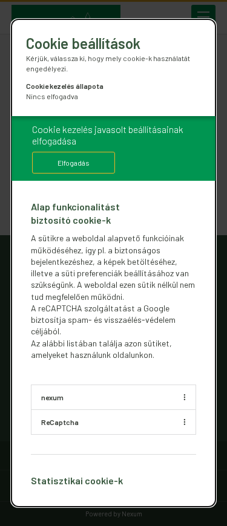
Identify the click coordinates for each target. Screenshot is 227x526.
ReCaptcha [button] (60, 422)
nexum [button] (52, 397)
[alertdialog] (114, 263)
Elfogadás (74, 162)
